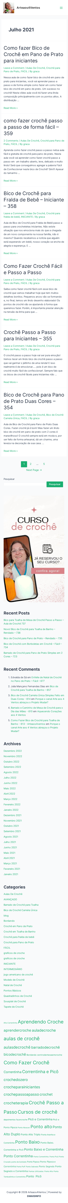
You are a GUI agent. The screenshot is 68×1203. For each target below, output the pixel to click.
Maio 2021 (9, 852)
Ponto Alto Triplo (30, 1134)
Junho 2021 (10, 847)
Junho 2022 (10, 783)
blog (6, 915)
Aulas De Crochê (35, 67)
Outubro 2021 (11, 825)
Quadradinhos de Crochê (18, 996)
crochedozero (16, 1079)
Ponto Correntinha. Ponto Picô (46, 1157)
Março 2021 (10, 863)
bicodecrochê (15, 1054)
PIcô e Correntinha (40, 1119)
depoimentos (10, 1119)
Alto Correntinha (10, 1023)
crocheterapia (16, 1103)
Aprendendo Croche (41, 1022)
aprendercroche (17, 1030)
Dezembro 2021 (12, 815)
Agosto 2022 (11, 772)
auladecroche (44, 1030)
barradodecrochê (45, 1047)
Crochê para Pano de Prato (19, 942)
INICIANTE (27, 216)
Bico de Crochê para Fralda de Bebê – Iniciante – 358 (34, 199)
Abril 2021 (9, 858)
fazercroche (21, 1119)
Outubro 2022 (11, 761)
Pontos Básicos (12, 990)
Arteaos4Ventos (28, 7)
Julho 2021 (10, 842)
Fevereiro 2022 (12, 804)
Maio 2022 (10, 788)
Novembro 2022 (13, 756)
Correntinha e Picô (40, 1071)
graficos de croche (14, 953)
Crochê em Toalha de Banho (19, 931)
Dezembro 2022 (13, 750)
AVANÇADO (10, 899)
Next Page (34, 470)
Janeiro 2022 (11, 809)
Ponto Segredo (46, 1166)
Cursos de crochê (37, 1112)
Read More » (11, 108)
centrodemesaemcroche (49, 1055)
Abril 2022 (9, 793)
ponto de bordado (18, 1162)
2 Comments (11, 140)
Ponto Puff (21, 1167)
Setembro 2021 (12, 831)
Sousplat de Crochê (15, 1001)
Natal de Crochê (13, 985)
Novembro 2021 (13, 820)
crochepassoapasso (21, 1094)
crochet (46, 1094)
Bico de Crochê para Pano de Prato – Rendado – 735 (33, 638)
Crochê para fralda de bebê (19, 937)
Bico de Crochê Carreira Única (20, 910)
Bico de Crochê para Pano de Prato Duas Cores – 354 (34, 401)
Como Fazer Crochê (26, 1062)
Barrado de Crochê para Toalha (21, 904)
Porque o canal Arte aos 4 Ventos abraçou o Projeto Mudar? (35, 727)
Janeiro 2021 (11, 874)
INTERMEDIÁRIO (13, 969)
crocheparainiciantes (22, 1087)
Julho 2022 (10, 777)
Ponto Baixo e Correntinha (43, 1149)
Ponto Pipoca (33, 1162)
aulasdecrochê (17, 1047)
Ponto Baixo (27, 1142)
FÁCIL (24, 71)
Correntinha (12, 1072)
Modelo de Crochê (14, 979)
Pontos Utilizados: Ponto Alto (41, 1171)
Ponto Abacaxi (24, 1128)
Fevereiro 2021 (12, 868)
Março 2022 (10, 799)
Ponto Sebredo (32, 1167)
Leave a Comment (14, 67)
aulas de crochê (22, 1038)
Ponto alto (41, 1126)
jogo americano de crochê (18, 974)
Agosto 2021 (11, 836)
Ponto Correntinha (18, 1156)
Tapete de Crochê (14, 1006)
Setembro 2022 (12, 766)
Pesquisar (9, 479)
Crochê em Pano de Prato (18, 926)
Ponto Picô (33, 1176)
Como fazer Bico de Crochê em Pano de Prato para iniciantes (33, 54)
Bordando (9, 920)
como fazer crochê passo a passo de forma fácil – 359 (33, 127)
